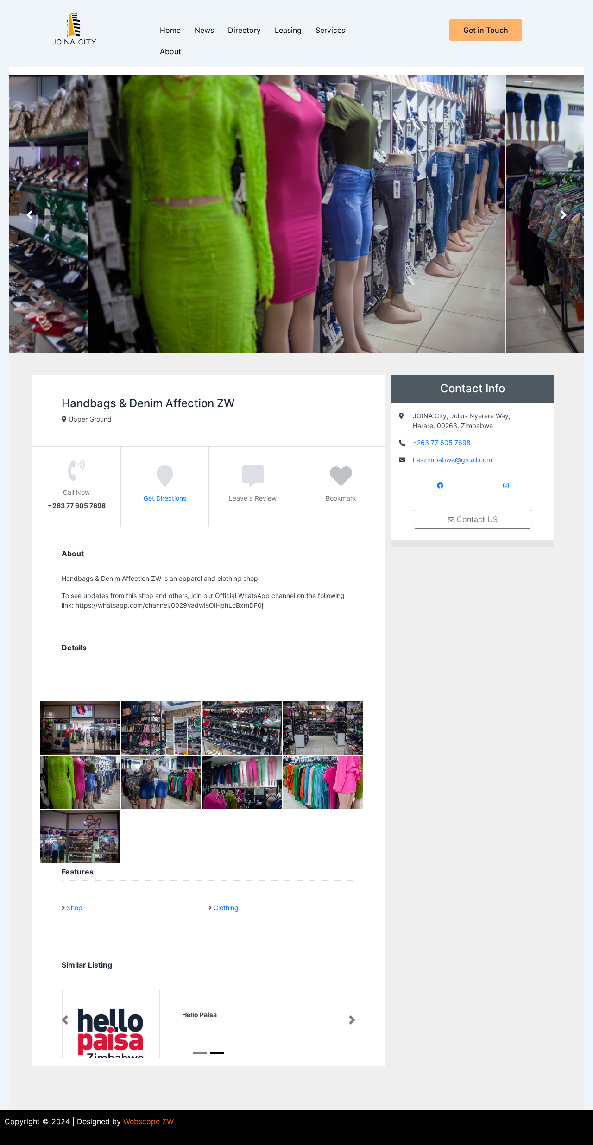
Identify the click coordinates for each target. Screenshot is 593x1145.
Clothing (226, 908)
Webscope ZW (148, 1121)
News (204, 30)
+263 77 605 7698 (442, 443)
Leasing (288, 30)
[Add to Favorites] (341, 482)
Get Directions (165, 498)
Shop (74, 908)
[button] (64, 1020)
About (170, 51)
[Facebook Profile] (440, 485)
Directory (244, 30)
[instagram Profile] (506, 485)
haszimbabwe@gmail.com (452, 460)
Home (170, 30)
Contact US (476, 519)
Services (330, 30)
